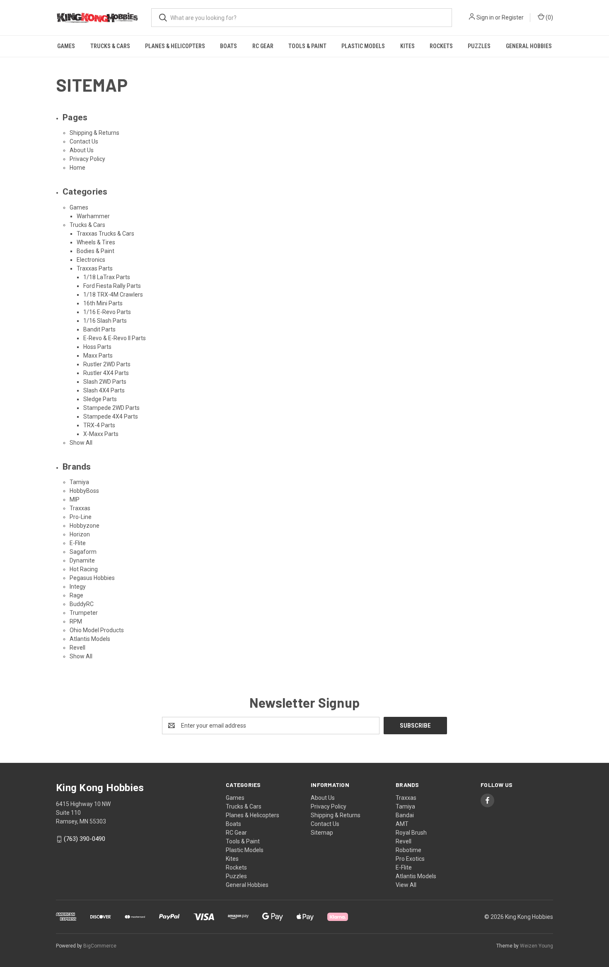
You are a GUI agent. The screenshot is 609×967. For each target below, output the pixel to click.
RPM (76, 621)
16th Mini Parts (103, 303)
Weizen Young (536, 946)
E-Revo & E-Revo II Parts (114, 338)
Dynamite (82, 560)
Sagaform (83, 551)
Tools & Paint (307, 46)
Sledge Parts (100, 399)
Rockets (441, 46)
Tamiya (79, 482)
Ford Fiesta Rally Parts (112, 286)
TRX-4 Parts (99, 425)
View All (406, 885)
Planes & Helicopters (175, 46)
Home (77, 167)
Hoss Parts (97, 346)
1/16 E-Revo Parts (107, 312)
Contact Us (84, 141)
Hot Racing (84, 569)
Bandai (405, 815)
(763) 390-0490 (84, 839)
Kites (407, 46)
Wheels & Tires (96, 242)
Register (513, 17)
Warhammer (93, 216)
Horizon (80, 534)
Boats (228, 46)
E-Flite (78, 543)
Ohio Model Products (97, 630)
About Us (82, 150)
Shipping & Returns (94, 132)
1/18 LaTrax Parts (106, 277)
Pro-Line (81, 517)
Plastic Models (363, 46)
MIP (75, 499)
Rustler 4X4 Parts (106, 373)
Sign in (485, 17)
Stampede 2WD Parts (111, 407)
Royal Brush (411, 832)
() (548, 17)
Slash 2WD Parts (104, 381)
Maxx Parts (98, 355)
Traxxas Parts (95, 268)
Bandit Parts (99, 329)
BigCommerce (99, 946)
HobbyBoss (84, 490)
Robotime (408, 850)
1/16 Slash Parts (105, 320)
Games (66, 46)
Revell (77, 647)
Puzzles (479, 46)
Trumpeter (84, 612)
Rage (76, 595)
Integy (78, 586)
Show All (81, 442)
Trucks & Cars (110, 46)
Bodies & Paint (95, 251)
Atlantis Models (90, 639)
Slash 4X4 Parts (104, 390)
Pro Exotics (410, 858)
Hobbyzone (84, 525)
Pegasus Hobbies (92, 578)
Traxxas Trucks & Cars (105, 233)
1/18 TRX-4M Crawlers (113, 294)
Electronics (91, 259)
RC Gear (262, 46)
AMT (402, 824)
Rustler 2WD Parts (106, 364)
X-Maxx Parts (100, 434)
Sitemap (322, 832)
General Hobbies (529, 46)
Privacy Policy (87, 159)
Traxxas (80, 508)
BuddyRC (82, 604)
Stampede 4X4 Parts (110, 416)
